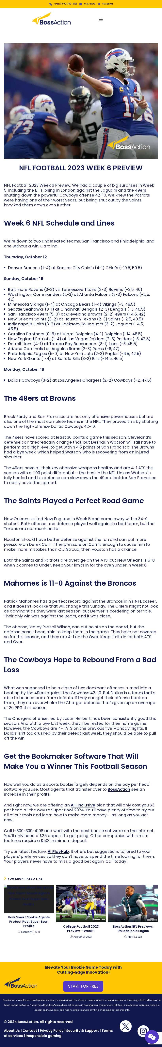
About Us (12, 1030)
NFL (112, 473)
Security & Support (82, 1030)
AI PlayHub (58, 851)
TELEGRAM (107, 4)
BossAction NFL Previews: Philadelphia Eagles (133, 928)
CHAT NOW (89, 4)
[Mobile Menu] (101, 18)
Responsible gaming (43, 1035)
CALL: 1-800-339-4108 (65, 4)
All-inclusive (83, 805)
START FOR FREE (83, 986)
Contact (30, 1030)
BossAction (119, 789)
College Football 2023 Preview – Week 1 (81, 928)
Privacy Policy (51, 1030)
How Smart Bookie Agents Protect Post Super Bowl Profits (29, 921)
